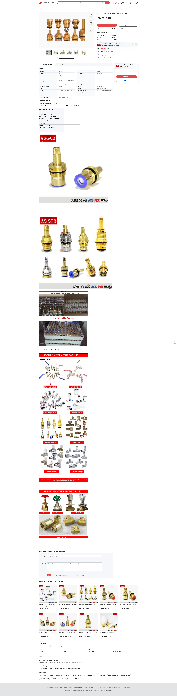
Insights (123, 685)
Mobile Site (118, 685)
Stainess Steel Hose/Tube (118, 654)
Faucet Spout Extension (60, 668)
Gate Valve (66, 651)
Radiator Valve (116, 651)
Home (40, 9)
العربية (96, 687)
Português (65, 687)
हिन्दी (107, 687)
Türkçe (115, 687)
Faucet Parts (65, 9)
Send (49, 575)
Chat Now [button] (129, 25)
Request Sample (121, 28)
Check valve (115, 649)
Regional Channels (104, 685)
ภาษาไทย (111, 687)
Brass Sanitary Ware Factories (62, 675)
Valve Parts (66, 654)
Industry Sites (97, 685)
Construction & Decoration (47, 9)
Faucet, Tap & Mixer (57, 9)
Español (60, 687)
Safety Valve (91, 651)
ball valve (41, 649)
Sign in (136, 3)
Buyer (106, 7)
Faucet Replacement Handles (46, 668)
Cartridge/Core (42, 654)
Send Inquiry (107, 25)
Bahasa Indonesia (126, 687)
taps (89, 649)
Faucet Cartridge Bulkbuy (72, 678)
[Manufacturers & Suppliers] (46, 2)
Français (70, 687)
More (40, 681)
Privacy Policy (109, 690)
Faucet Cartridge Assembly (74, 668)
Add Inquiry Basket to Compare (66, 58)
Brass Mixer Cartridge (44, 678)
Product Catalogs (58, 646)
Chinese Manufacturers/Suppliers (72, 685)
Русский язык (76, 687)
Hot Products (54, 685)
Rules (137, 7)
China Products (61, 685)
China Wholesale (83, 685)
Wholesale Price (90, 685)
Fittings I (90, 654)
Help (114, 7)
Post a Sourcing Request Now (77, 575)
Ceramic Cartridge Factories (90, 675)
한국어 (99, 687)
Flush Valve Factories (76, 675)
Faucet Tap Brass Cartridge (58, 678)
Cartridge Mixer (102, 675)
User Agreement (96, 690)
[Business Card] (136, 70)
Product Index (112, 685)
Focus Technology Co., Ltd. (79, 690)
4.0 (121, 66)
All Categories (43, 7)
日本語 (103, 687)
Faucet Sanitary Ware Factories (46, 675)
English (56, 687)
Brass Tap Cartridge (125, 675)
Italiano (81, 687)
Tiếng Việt (120, 687)
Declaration (103, 690)
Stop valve (41, 651)
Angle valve (66, 649)
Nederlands (91, 687)
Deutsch (86, 687)
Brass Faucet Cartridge (113, 675)
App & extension (121, 7)
